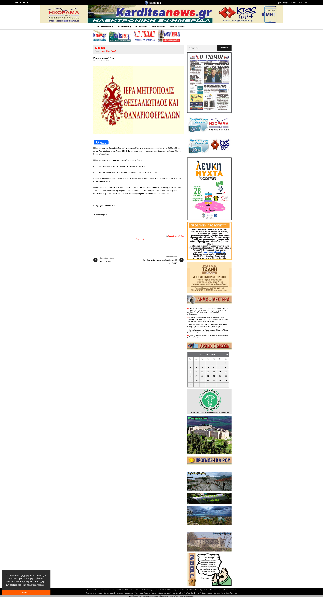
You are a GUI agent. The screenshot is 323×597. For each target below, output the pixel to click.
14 (220, 372)
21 (220, 376)
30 (191, 385)
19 (208, 376)
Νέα (107, 51)
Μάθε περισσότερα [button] (35, 585)
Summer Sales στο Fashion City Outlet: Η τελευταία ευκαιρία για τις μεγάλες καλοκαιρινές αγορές (207, 326)
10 (196, 372)
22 (226, 376)
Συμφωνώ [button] (26, 592)
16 (191, 376)
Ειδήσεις (100, 48)
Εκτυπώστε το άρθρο (176, 236)
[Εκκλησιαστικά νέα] (138, 100)
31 (196, 385)
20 (214, 376)
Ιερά (102, 51)
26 (208, 380)
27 (214, 380)
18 (202, 376)
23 (191, 380)
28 (220, 380)
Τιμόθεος (114, 51)
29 (226, 380)
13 (214, 372)
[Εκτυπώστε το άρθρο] (167, 236)
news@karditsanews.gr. (227, 590)
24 (196, 380)
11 (202, 372)
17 (196, 376)
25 (202, 380)
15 (226, 372)
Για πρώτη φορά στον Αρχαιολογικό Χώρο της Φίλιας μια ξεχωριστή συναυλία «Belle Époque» (207, 331)
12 (208, 372)
